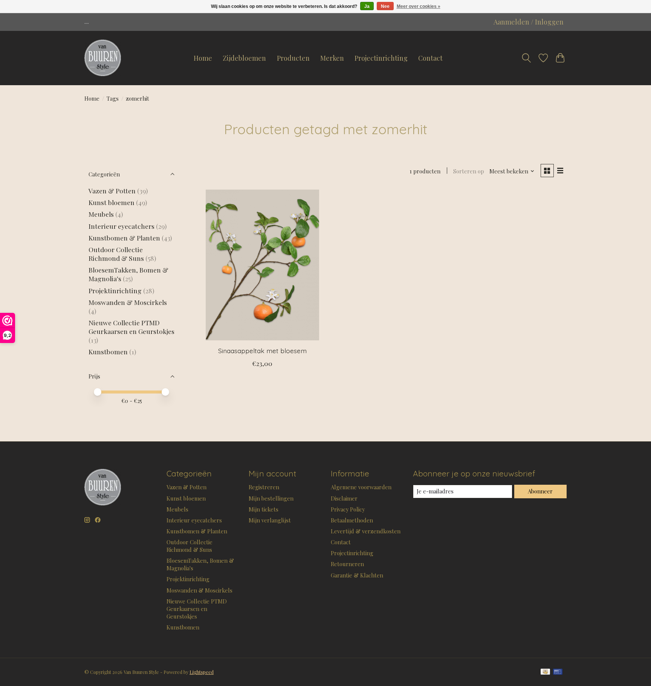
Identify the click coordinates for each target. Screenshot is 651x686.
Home (203, 58)
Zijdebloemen (244, 58)
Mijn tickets (263, 509)
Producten (293, 58)
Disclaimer (344, 498)
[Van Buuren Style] (102, 58)
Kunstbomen (108, 351)
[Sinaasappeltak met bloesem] (262, 265)
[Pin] (557, 672)
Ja (367, 6)
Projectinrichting (381, 58)
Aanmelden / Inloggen (529, 21)
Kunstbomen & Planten (124, 237)
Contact (430, 58)
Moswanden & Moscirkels (128, 302)
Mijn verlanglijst (270, 520)
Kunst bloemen (111, 202)
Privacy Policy (348, 509)
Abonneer (540, 491)
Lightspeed (201, 672)
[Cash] (545, 672)
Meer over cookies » (418, 6)
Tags (113, 98)
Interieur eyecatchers (121, 226)
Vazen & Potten (112, 190)
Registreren (264, 487)
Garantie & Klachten (357, 575)
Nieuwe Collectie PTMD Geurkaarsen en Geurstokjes (131, 326)
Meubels (101, 214)
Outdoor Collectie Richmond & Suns (117, 253)
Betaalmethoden (352, 520)
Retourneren (347, 564)
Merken (332, 58)
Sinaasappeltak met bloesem (262, 350)
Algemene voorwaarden (361, 487)
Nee (385, 6)
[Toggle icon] (526, 58)
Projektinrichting (115, 290)
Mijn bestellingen (271, 498)
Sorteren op (468, 171)
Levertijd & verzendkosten (365, 531)
